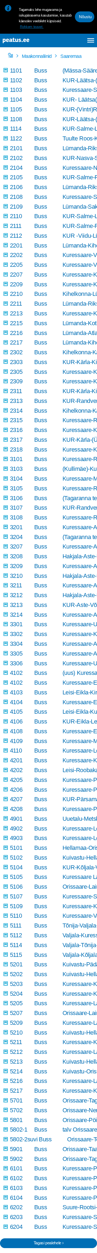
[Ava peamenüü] (90, 40)
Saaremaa (70, 56)
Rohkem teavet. (31, 27)
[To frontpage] (28, 40)
